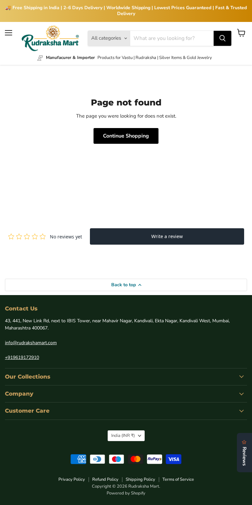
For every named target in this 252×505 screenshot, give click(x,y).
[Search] (222, 38)
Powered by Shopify (126, 493)
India (123, 436)
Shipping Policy (140, 479)
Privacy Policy (71, 479)
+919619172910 (22, 357)
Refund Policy (105, 479)
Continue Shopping (126, 136)
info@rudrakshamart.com (31, 343)
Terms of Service (178, 479)
